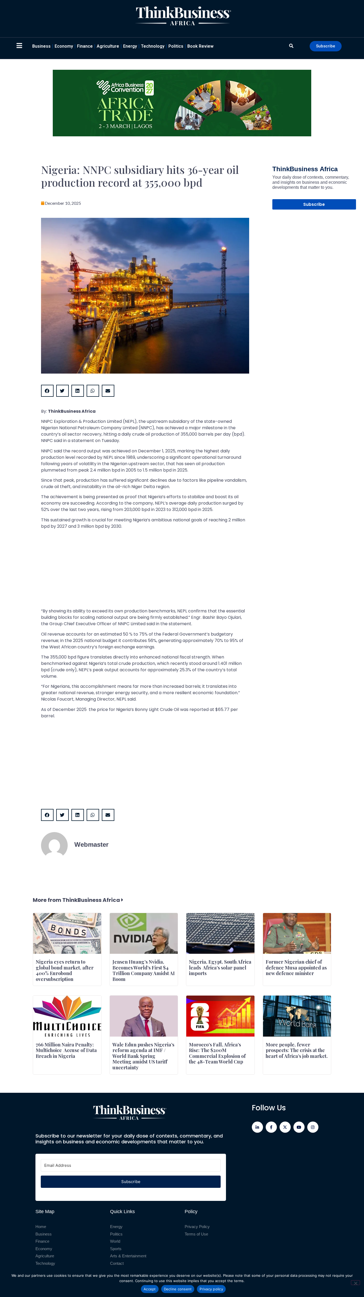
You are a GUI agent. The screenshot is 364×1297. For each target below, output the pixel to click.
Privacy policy (211, 1289)
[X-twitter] (285, 1127)
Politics (175, 46)
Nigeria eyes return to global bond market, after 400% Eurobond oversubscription (65, 970)
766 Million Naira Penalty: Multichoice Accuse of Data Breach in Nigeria (66, 1050)
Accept (150, 1289)
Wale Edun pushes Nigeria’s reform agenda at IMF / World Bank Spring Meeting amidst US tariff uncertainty (143, 1056)
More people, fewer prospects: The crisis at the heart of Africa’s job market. (297, 1050)
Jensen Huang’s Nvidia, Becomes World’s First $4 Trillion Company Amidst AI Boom (143, 970)
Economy (64, 46)
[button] (47, 391)
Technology (152, 46)
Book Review (200, 46)
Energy (130, 46)
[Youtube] (299, 1127)
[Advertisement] (145, 570)
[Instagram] (312, 1127)
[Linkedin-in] (257, 1127)
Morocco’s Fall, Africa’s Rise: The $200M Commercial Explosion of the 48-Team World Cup (217, 1053)
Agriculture (108, 46)
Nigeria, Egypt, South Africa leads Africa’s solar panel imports (220, 967)
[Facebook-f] (271, 1127)
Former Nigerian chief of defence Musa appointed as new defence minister (296, 967)
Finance (85, 46)
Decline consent (178, 1289)
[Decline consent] (355, 1282)
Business (41, 46)
